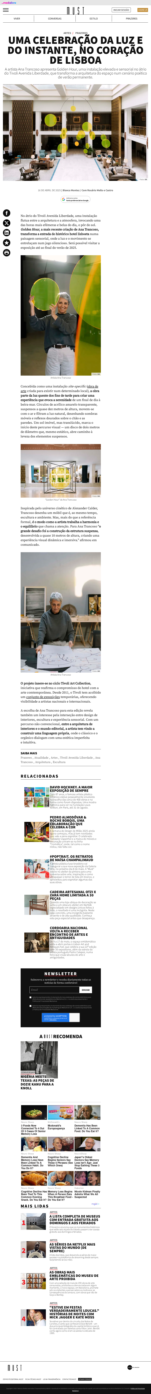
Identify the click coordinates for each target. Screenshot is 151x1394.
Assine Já (142, 10)
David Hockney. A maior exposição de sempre (71, 789)
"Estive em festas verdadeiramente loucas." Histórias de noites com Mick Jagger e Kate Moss (74, 1312)
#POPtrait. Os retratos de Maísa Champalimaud (71, 858)
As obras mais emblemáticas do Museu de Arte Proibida (74, 1275)
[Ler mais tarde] (6, 242)
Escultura (59, 762)
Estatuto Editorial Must (13, 1379)
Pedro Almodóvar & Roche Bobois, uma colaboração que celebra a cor (68, 822)
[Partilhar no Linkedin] (6, 232)
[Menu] (6, 10)
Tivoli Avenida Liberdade (76, 758)
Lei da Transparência (51, 1379)
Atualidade (41, 758)
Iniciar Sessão (121, 9)
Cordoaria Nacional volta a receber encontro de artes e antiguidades (69, 932)
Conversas (54, 18)
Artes (68, 33)
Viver (17, 18)
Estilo (94, 18)
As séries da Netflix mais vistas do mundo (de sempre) (72, 1247)
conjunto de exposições (43, 697)
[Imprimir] (6, 252)
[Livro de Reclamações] (133, 1367)
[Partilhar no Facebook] (6, 213)
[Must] (75, 10)
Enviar (86, 989)
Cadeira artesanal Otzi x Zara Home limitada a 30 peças (73, 895)
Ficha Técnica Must (33, 1379)
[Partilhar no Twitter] (6, 223)
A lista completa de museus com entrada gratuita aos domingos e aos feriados (75, 1219)
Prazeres (131, 18)
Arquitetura (42, 762)
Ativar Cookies (85, 1379)
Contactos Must (69, 1379)
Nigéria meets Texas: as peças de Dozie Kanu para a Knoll (37, 1082)
